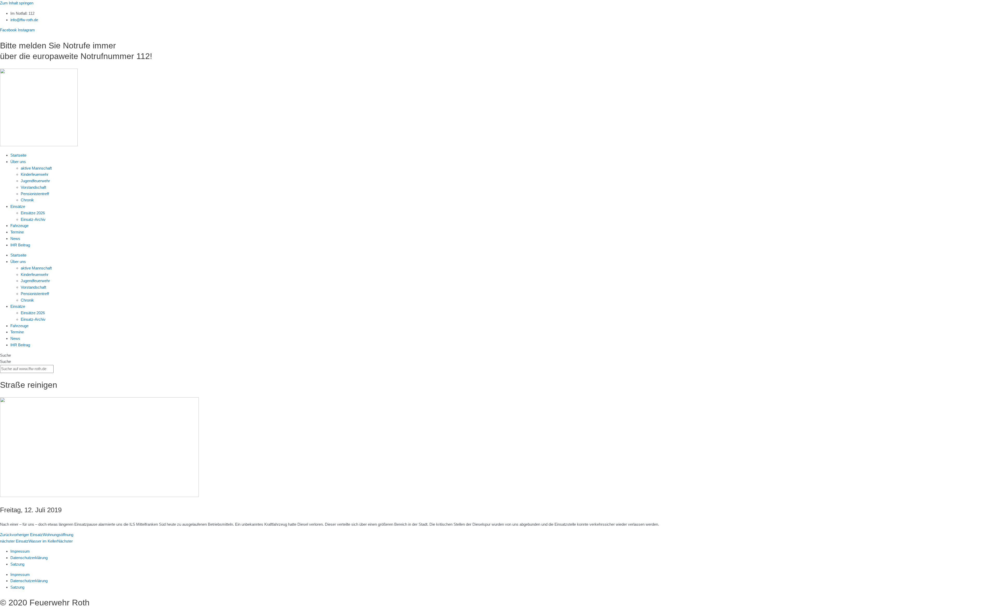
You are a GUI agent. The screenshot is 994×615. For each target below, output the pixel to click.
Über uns (18, 161)
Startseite (18, 155)
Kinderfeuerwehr (34, 174)
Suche (5, 355)
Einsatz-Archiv (33, 219)
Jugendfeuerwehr (35, 181)
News (15, 238)
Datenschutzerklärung (29, 557)
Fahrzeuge (19, 225)
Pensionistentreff (35, 194)
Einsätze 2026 (33, 213)
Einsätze (17, 206)
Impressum (20, 551)
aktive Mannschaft (36, 168)
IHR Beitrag (20, 245)
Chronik (27, 200)
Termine (17, 232)
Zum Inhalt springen (16, 3)
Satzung (17, 564)
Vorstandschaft (33, 187)
